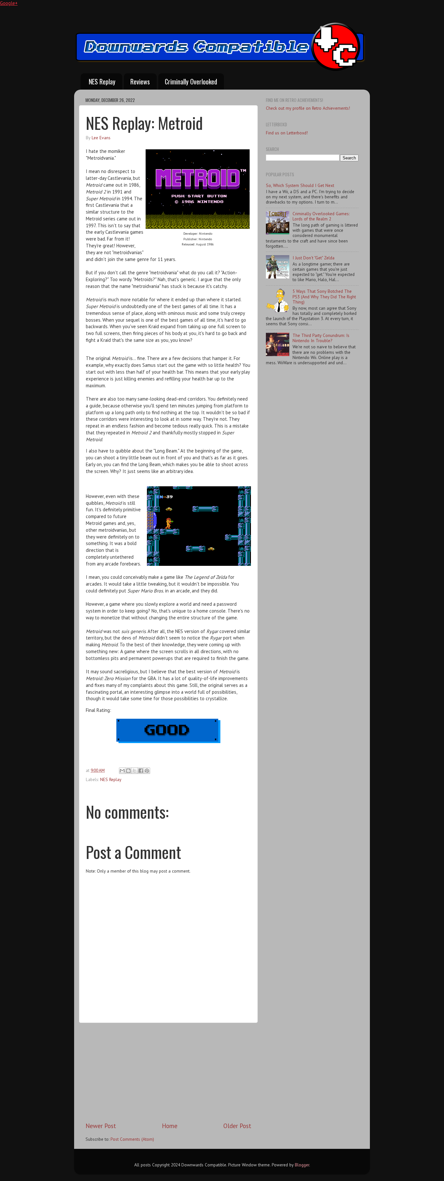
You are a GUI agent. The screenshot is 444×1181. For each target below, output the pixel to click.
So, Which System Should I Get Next (300, 185)
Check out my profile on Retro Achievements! (308, 108)
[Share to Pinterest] (147, 770)
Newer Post (100, 1126)
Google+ (9, 3)
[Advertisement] (168, 1072)
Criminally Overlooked (191, 81)
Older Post (237, 1126)
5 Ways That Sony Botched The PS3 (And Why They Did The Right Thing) (324, 296)
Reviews (140, 81)
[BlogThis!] (128, 770)
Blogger (302, 1165)
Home (169, 1126)
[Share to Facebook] (140, 770)
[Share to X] (134, 770)
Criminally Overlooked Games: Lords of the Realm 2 (321, 216)
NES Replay (102, 81)
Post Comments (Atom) (132, 1139)
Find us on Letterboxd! (287, 133)
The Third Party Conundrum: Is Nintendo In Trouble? (321, 337)
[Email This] (122, 770)
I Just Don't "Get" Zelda (313, 258)
